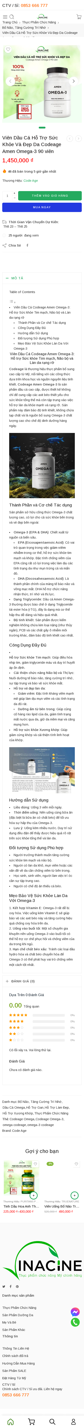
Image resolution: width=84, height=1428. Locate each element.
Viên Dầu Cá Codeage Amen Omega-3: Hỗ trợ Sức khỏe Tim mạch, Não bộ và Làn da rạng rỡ (40, 312)
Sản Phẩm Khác (13, 1330)
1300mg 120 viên (15, 1182)
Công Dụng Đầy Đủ (32, 328)
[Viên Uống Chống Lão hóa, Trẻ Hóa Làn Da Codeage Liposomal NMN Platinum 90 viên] (70, 138)
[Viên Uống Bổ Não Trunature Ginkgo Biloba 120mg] (62, 1178)
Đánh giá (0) (23, 981)
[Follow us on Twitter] (3, 1286)
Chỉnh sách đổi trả (15, 1356)
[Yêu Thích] (8, 49)
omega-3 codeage (40, 1125)
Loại (6, 1170)
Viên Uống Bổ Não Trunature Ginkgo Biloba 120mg (62, 1206)
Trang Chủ (9, 22)
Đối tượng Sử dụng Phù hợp (38, 338)
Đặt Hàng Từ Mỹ (14, 1378)
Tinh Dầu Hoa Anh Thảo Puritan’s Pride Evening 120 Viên (21, 1206)
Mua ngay (42, 207)
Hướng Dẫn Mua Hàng (18, 1363)
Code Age (31, 180)
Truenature (70, 1201)
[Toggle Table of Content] (12, 302)
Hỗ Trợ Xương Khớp (18, 1113)
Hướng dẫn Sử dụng (33, 333)
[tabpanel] (42, 84)
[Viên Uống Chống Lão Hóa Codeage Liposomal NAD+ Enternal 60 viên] (78, 138)
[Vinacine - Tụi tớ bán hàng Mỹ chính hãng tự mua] (42, 17)
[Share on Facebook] (27, 245)
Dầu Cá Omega (14, 1107)
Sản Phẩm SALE (14, 1371)
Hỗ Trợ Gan (34, 1107)
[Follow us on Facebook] (10, 1286)
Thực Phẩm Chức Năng (39, 22)
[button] (75, 1195)
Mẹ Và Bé (9, 1322)
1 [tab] (42, 131)
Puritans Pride (31, 1201)
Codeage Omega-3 (49, 1119)
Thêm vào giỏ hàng (50, 195)
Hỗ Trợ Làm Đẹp (57, 1107)
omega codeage (14, 1125)
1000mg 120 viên (15, 1176)
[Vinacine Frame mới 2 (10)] (42, 83)
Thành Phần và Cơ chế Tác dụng (42, 322)
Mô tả (17, 278)
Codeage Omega (22, 1119)
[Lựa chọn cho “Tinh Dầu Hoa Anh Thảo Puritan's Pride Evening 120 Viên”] (34, 1195)
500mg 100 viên (16, 1189)
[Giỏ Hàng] (79, 17)
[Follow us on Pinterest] (17, 1286)
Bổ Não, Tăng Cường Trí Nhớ (24, 27)
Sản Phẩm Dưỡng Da (17, 1315)
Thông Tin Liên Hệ (15, 1348)
